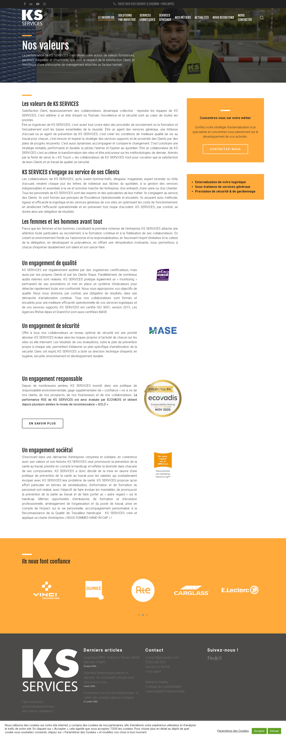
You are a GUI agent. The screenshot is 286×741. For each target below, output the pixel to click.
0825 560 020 (127, 4)
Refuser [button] (274, 731)
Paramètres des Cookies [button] (233, 731)
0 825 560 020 (155, 662)
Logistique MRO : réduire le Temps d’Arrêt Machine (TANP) (111, 660)
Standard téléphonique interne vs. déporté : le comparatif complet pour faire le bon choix (109, 677)
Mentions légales (156, 682)
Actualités (202, 17)
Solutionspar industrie (127, 17)
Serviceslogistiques (147, 17)
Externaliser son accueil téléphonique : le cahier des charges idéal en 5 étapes (111, 695)
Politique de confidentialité (163, 687)
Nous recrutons (223, 17)
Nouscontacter (245, 17)
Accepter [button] (259, 731)
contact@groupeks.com (162, 657)
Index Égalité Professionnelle (165, 691)
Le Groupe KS (106, 17)
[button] (139, 615)
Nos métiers (183, 17)
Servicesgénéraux (165, 17)
